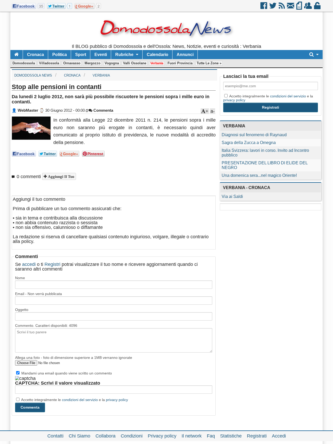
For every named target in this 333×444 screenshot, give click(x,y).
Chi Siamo (79, 436)
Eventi (100, 54)
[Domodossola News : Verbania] (167, 41)
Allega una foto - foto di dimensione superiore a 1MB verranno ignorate (73, 357)
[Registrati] (308, 7)
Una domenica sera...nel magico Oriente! (259, 175)
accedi (29, 264)
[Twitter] (273, 7)
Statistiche (231, 436)
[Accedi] (317, 7)
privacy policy (117, 400)
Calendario (157, 54)
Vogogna (112, 63)
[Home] (16, 54)
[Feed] (282, 7)
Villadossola (49, 63)
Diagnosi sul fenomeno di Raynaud (254, 135)
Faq (211, 436)
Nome (20, 278)
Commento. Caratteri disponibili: (46, 325)
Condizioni (132, 436)
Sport (80, 54)
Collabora (105, 436)
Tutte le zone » (209, 63)
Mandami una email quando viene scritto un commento (66, 373)
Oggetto (21, 309)
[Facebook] (264, 7)
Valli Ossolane (134, 63)
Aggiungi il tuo (60, 176)
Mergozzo (92, 63)
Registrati (257, 436)
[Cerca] (314, 54)
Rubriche (124, 54)
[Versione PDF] (299, 7)
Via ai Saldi (232, 196)
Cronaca (35, 54)
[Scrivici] (291, 7)
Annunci (185, 54)
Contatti (55, 436)
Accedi (279, 436)
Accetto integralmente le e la (74, 400)
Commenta (102, 110)
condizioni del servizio (80, 400)
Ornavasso (71, 63)
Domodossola (23, 63)
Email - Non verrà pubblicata (38, 294)
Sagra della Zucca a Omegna (249, 142)
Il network (192, 436)
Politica (59, 54)
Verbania (156, 63)
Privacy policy (162, 436)
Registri (52, 264)
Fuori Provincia (180, 63)
